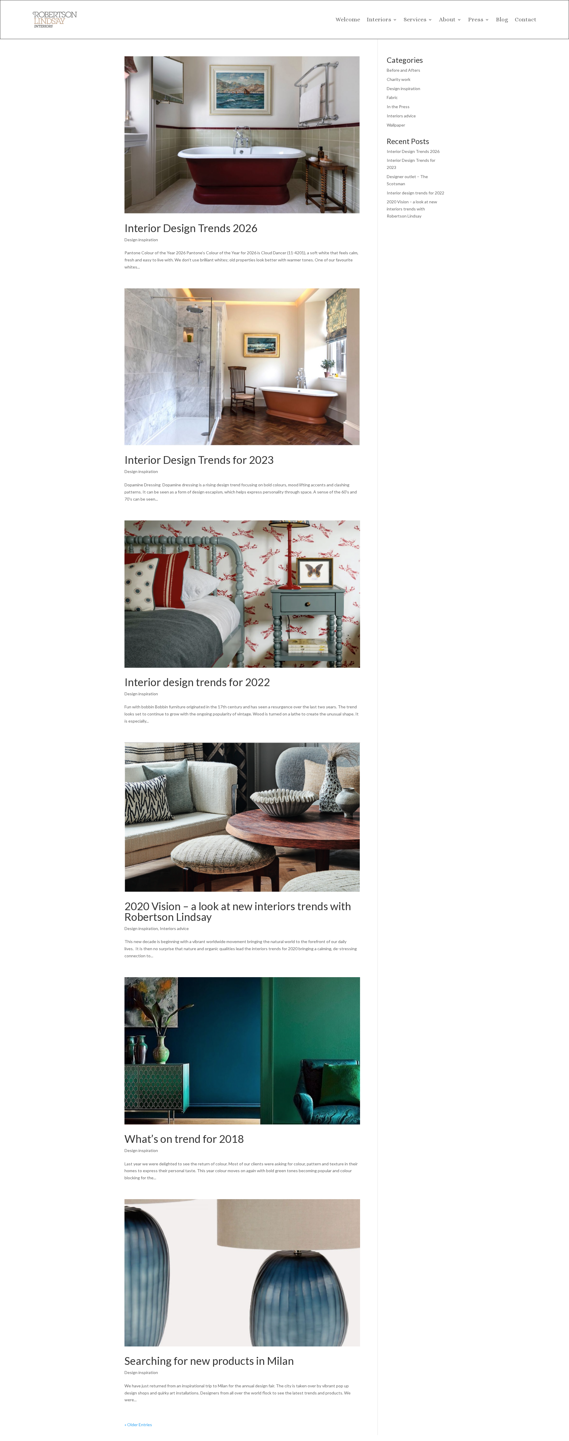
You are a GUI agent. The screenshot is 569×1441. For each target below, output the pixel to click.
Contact (525, 19)
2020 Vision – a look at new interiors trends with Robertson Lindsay (237, 911)
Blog (502, 19)
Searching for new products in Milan (209, 1360)
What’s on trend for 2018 (184, 1138)
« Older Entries (138, 1424)
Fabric (392, 97)
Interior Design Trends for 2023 (199, 459)
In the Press (398, 106)
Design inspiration (141, 239)
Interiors (379, 19)
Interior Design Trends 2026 (191, 227)
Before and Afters (403, 70)
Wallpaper (396, 124)
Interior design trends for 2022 (197, 681)
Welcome (347, 19)
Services (415, 19)
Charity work (398, 79)
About (447, 19)
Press (475, 19)
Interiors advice (174, 928)
